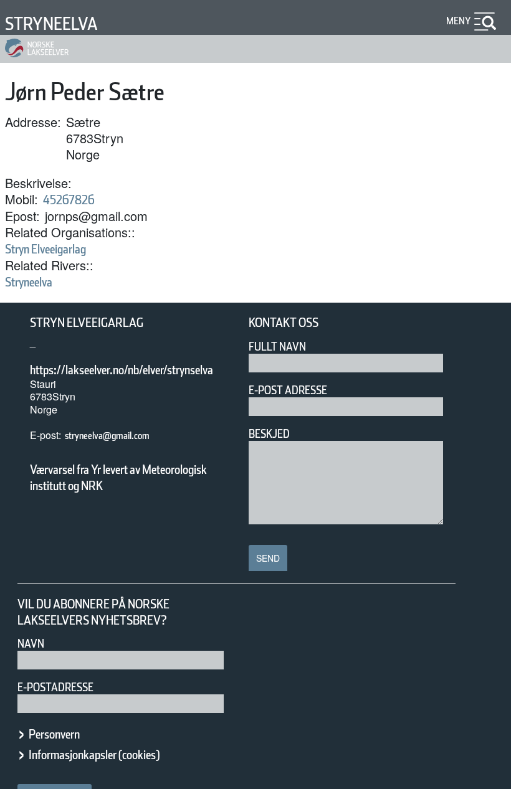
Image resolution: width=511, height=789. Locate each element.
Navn (30, 643)
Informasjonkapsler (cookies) (94, 754)
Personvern (54, 734)
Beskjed (269, 433)
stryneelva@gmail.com (107, 436)
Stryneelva (51, 23)
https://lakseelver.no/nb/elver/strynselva (121, 369)
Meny (458, 21)
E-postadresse (55, 687)
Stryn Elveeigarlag (45, 249)
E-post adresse (288, 390)
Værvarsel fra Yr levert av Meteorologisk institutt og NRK (118, 477)
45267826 (69, 199)
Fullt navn (277, 346)
